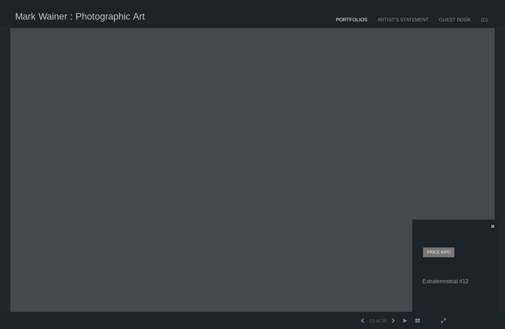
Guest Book (455, 19)
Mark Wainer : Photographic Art (80, 16)
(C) (484, 19)
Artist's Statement (403, 19)
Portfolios (351, 19)
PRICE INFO (438, 252)
